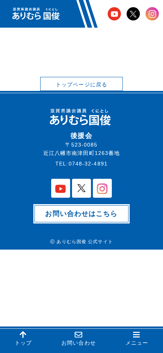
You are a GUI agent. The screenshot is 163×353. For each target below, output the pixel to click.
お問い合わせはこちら (81, 213)
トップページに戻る (81, 84)
